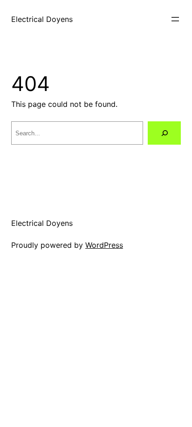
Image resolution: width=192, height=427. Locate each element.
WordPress (104, 245)
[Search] (164, 132)
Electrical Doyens (42, 19)
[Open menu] (175, 19)
